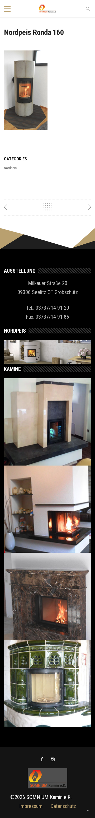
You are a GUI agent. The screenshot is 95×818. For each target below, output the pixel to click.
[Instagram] (53, 759)
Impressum (30, 806)
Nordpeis (10, 168)
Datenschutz (63, 806)
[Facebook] (42, 759)
